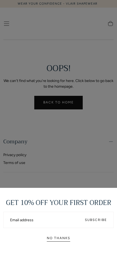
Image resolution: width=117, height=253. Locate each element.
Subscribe (96, 220)
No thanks (58, 238)
